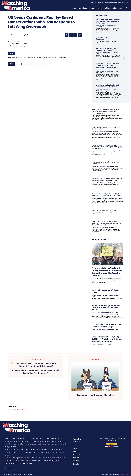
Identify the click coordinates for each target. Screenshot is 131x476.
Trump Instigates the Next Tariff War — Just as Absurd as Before (106, 307)
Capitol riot (27, 64)
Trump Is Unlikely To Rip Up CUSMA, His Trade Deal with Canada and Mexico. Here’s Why (107, 339)
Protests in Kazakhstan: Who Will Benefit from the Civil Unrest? (36, 372)
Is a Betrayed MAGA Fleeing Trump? (105, 291)
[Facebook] (66, 35)
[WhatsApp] (80, 35)
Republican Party (49, 64)
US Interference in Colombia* (105, 39)
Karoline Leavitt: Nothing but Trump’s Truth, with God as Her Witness (108, 21)
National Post (20, 42)
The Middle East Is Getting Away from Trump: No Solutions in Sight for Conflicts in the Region (107, 223)
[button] (126, 8)
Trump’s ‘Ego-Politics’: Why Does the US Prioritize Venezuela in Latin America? (107, 194)
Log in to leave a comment (16, 409)
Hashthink (126, 474)
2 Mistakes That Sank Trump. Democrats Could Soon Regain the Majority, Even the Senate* (107, 146)
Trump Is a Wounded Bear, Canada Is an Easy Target (107, 325)
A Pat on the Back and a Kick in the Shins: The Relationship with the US (106, 110)
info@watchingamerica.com (21, 469)
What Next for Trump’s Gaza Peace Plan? (106, 49)
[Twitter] (127, 3)
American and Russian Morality (95, 395)
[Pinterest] (75, 35)
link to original (22, 46)
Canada (18, 64)
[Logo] (15, 6)
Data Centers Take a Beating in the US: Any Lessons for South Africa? (107, 179)
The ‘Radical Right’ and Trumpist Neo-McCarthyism (107, 86)
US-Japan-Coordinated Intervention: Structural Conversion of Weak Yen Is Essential (107, 66)
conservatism (37, 64)
